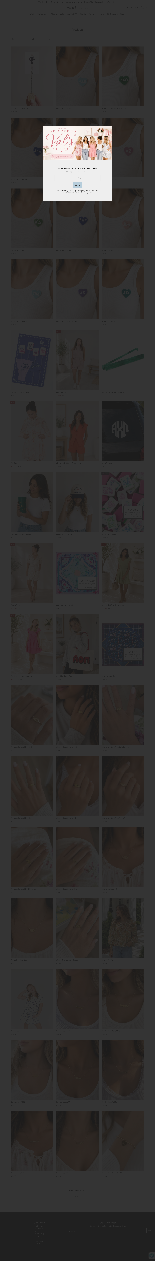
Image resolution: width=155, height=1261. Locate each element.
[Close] (109, 128)
